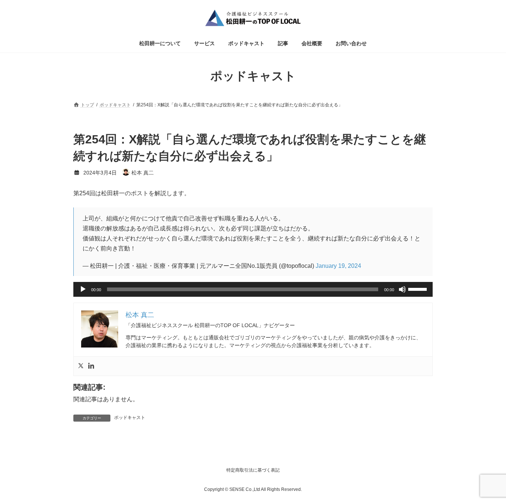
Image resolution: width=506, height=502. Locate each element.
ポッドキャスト (129, 417)
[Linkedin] (91, 366)
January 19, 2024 (338, 266)
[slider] (418, 288)
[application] (253, 289)
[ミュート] (402, 289)
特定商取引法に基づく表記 (253, 470)
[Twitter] (80, 366)
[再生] (83, 289)
